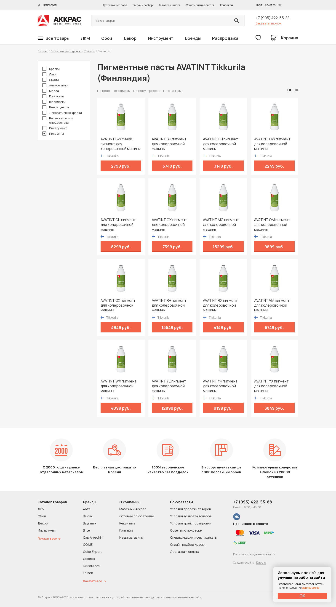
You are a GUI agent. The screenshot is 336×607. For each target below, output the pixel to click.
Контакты (226, 5)
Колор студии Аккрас (59, 20)
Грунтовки (56, 96)
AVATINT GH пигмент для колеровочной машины (118, 224)
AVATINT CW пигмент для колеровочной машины (272, 144)
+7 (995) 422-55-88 (273, 17)
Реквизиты (127, 523)
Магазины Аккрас (132, 509)
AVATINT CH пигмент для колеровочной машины (220, 144)
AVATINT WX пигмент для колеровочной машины (118, 386)
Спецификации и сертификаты (193, 537)
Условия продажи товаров (190, 509)
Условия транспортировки (190, 523)
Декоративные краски (65, 113)
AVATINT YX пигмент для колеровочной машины (271, 386)
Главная (43, 51)
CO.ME (88, 544)
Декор (129, 38)
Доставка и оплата (115, 5)
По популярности (146, 90)
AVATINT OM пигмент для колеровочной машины (272, 224)
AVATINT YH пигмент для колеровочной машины (220, 386)
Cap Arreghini (93, 537)
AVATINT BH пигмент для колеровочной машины (169, 144)
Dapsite (261, 562)
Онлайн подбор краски (187, 544)
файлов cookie (310, 588)
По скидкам (122, 90)
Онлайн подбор (143, 5)
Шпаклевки (57, 102)
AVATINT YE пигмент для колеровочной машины (169, 386)
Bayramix (89, 523)
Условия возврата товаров (190, 516)
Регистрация (272, 5)
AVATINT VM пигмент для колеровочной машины (272, 305)
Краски (54, 69)
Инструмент (160, 38)
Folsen (88, 573)
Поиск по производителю (66, 51)
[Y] (236, 20)
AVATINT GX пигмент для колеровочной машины (169, 224)
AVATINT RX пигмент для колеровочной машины (220, 305)
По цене (103, 90)
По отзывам (172, 90)
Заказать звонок (268, 23)
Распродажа (225, 38)
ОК (302, 596)
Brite (86, 530)
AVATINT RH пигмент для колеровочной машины (169, 305)
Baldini (88, 516)
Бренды (193, 38)
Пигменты (56, 133)
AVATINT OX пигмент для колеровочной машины (118, 305)
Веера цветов (59, 107)
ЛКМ (85, 38)
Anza (87, 509)
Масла (54, 91)
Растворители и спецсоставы (61, 120)
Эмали (54, 80)
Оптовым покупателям (136, 516)
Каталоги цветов (169, 5)
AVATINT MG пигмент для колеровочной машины (221, 224)
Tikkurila (89, 51)
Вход (259, 5)
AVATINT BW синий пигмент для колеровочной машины (121, 144)
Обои (106, 38)
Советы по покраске (186, 530)
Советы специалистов (200, 5)
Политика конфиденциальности (254, 554)
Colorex (89, 558)
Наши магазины (131, 537)
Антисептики (59, 85)
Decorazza (91, 566)
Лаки (52, 74)
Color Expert (92, 551)
